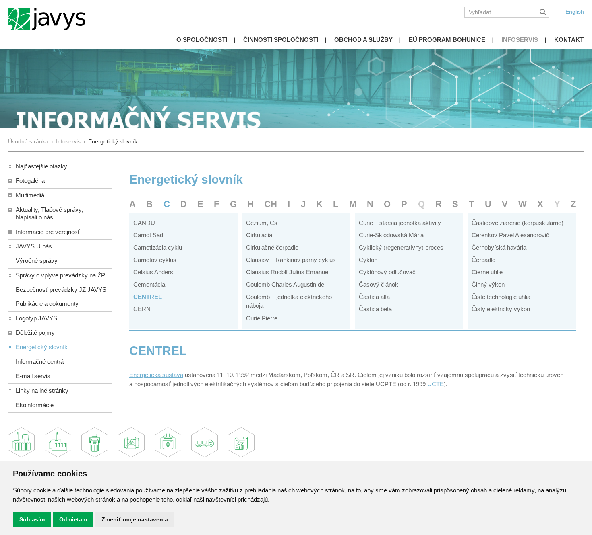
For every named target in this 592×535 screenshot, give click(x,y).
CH (270, 204)
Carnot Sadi (148, 235)
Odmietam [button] (73, 519)
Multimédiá (30, 195)
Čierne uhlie (487, 272)
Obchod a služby (363, 39)
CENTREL (147, 296)
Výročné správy (37, 260)
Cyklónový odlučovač (387, 272)
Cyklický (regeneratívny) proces (401, 247)
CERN (142, 308)
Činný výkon (488, 284)
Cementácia (149, 284)
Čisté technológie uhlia (501, 296)
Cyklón (368, 259)
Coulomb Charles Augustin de (285, 284)
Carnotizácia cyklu (157, 247)
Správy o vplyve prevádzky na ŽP (60, 275)
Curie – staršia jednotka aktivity (400, 222)
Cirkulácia (259, 235)
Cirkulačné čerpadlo (272, 247)
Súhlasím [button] (32, 519)
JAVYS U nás (34, 246)
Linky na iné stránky (42, 390)
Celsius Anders (153, 272)
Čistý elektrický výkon (501, 308)
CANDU (144, 222)
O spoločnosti (201, 39)
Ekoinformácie (35, 405)
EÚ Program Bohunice (447, 39)
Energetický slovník (42, 347)
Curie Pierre (261, 318)
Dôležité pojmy (35, 332)
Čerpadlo (483, 259)
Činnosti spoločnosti (280, 39)
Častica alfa (374, 296)
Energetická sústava (156, 374)
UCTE (435, 384)
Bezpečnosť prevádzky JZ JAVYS (61, 289)
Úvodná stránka (28, 142)
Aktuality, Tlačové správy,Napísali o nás (49, 213)
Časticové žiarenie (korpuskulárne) (517, 222)
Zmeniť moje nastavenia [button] (134, 519)
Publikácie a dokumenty (47, 303)
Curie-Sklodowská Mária (391, 235)
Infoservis (519, 39)
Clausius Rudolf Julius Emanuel (287, 272)
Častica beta (375, 308)
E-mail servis (33, 376)
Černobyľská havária (499, 247)
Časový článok (378, 284)
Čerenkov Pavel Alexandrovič (510, 235)
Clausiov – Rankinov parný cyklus (291, 259)
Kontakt (569, 39)
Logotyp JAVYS (36, 318)
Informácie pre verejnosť (48, 231)
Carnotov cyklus (154, 259)
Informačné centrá (40, 361)
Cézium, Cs (261, 222)
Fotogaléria (30, 180)
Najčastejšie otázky (41, 166)
